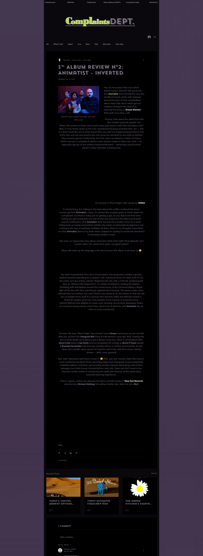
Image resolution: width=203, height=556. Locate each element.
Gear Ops (119, 44)
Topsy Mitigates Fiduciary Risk (98, 502)
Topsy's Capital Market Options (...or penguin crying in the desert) (60, 502)
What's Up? (58, 44)
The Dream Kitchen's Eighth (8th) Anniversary (138, 502)
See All (154, 473)
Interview (107, 44)
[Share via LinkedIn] (71, 453)
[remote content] (101, 262)
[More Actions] (143, 550)
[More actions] (143, 60)
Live (79, 44)
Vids (96, 44)
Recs (88, 44)
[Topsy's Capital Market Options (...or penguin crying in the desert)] (63, 487)
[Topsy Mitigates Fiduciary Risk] (101, 487)
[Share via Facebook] (59, 453)
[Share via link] (76, 453)
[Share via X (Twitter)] (65, 453)
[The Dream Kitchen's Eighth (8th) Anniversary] (140, 487)
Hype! (70, 44)
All (47, 44)
